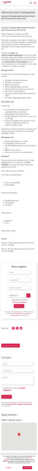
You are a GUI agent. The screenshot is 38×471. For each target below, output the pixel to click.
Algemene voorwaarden (25, 404)
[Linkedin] (20, 328)
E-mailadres (7, 371)
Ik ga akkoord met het (19, 301)
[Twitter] (17, 328)
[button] (19, 434)
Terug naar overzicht (10, 345)
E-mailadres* (14, 281)
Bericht (5, 377)
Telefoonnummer (15, 289)
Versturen (19, 306)
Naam (5, 364)
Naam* (11, 273)
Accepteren (27, 467)
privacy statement (20, 302)
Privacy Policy (19, 313)
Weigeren (9, 467)
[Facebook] (13, 328)
